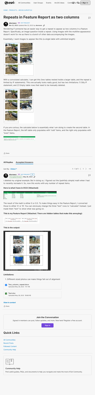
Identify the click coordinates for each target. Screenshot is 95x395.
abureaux (13, 23)
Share (6, 153)
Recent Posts (8, 343)
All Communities (9, 340)
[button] (18, 59)
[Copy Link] (44, 25)
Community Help (9, 350)
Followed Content (10, 346)
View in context (9, 302)
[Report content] (89, 18)
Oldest (13, 169)
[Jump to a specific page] (90, 169)
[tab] (8, 162)
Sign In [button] (47, 325)
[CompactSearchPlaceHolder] (78, 3)
